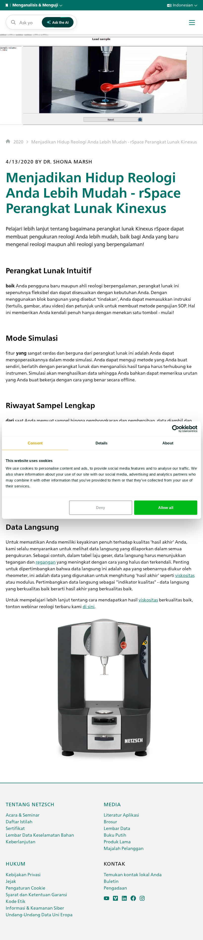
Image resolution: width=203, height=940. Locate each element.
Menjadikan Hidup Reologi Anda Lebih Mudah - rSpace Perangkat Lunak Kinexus (114, 141)
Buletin (111, 881)
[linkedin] (124, 898)
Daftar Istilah (19, 821)
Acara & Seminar (23, 815)
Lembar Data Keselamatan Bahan (40, 835)
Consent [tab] (35, 443)
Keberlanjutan (20, 841)
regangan (46, 561)
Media (112, 804)
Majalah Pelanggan (124, 848)
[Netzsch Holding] (8, 5)
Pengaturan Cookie (25, 888)
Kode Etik (15, 901)
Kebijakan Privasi (23, 874)
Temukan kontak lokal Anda (133, 874)
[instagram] (142, 898)
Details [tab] (102, 443)
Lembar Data (117, 828)
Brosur (110, 821)
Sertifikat (15, 828)
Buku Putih (115, 835)
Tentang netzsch (30, 804)
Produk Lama (117, 841)
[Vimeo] (115, 898)
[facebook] (133, 898)
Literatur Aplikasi (121, 815)
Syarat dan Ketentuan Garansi (36, 894)
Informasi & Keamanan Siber (35, 908)
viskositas (185, 575)
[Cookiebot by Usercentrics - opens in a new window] (175, 428)
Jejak (11, 881)
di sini (89, 606)
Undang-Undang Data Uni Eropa (39, 914)
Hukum (15, 863)
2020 (18, 141)
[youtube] (106, 898)
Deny (100, 507)
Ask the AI (60, 22)
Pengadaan (115, 888)
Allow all (165, 507)
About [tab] (167, 443)
